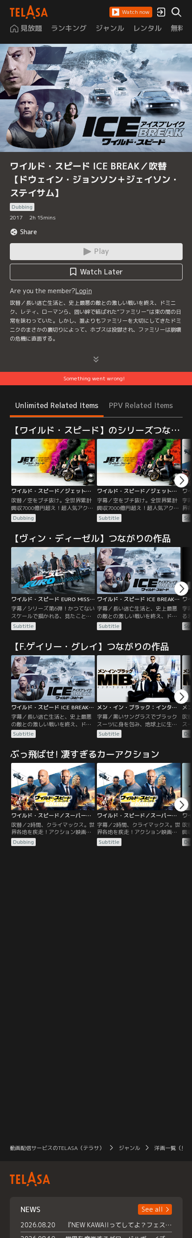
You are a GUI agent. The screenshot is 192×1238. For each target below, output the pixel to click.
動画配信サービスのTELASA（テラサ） (57, 1148)
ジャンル (129, 1148)
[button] (130, 12)
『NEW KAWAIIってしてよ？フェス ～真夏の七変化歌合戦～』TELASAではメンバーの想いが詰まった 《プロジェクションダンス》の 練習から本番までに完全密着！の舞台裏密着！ (118, 1225)
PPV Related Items (141, 405)
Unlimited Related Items (56, 405)
